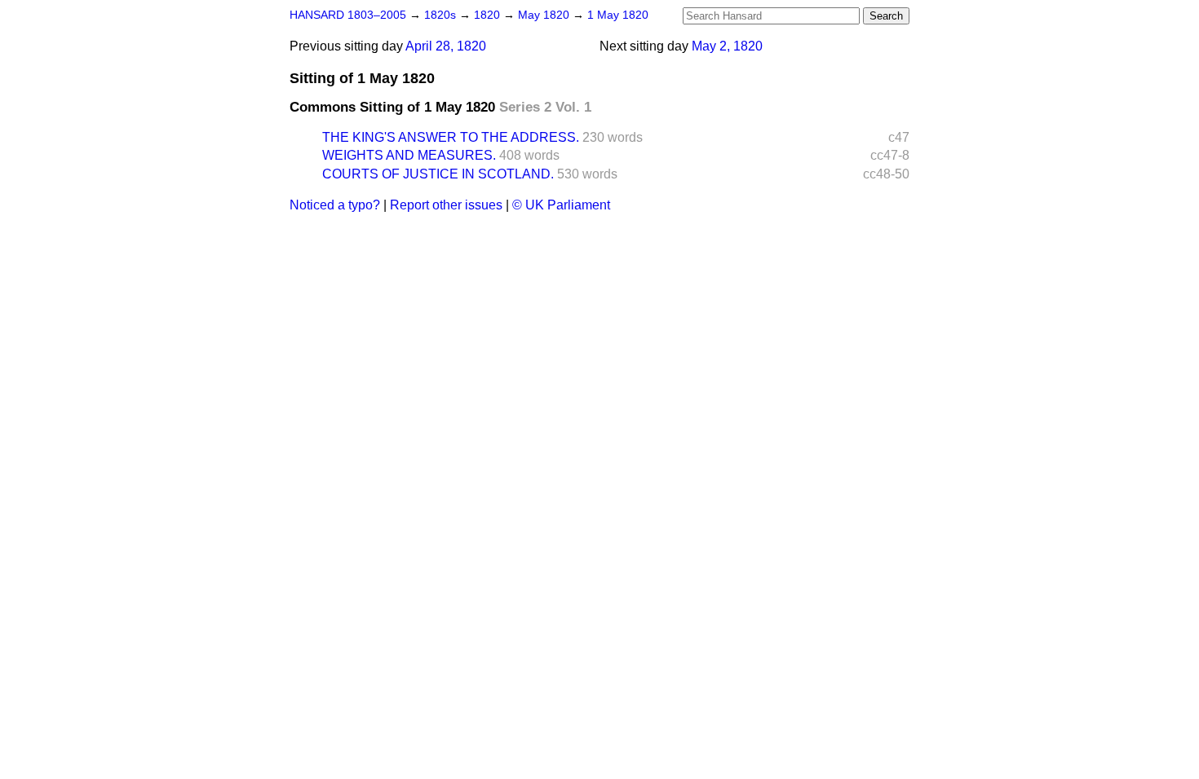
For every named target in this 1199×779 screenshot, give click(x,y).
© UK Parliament (561, 205)
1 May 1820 (617, 15)
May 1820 (545, 15)
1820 (488, 15)
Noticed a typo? (335, 205)
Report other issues (446, 205)
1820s (441, 15)
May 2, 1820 (727, 46)
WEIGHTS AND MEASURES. (409, 155)
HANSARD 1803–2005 (348, 15)
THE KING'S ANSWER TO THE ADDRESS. (450, 137)
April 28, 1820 (445, 46)
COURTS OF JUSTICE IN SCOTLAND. (438, 174)
